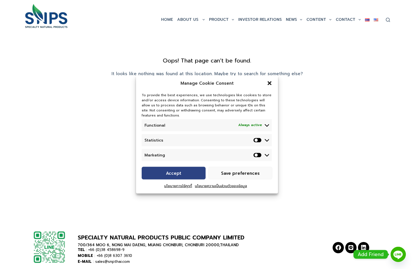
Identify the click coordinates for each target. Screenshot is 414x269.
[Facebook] (338, 247)
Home (167, 20)
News (291, 20)
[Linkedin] (363, 247)
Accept (173, 173)
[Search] (388, 20)
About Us (188, 20)
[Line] (351, 247)
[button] (269, 83)
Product (219, 20)
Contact (345, 20)
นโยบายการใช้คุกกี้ (178, 186)
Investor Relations (260, 20)
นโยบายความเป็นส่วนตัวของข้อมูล (221, 186)
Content (316, 20)
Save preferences (240, 173)
